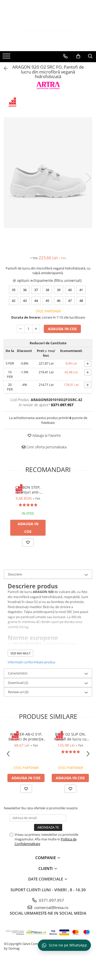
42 (13, 300)
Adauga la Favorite (46, 435)
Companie (46, 857)
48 (81, 300)
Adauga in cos (62, 328)
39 (58, 289)
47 (70, 300)
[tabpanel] (48, 172)
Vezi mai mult (20, 653)
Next (88, 178)
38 (47, 289)
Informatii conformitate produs (31, 662)
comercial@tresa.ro (50, 907)
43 (25, 300)
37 (36, 289)
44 (36, 300)
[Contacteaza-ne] (65, 56)
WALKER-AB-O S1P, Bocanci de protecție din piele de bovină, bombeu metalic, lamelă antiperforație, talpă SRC (26, 736)
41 (81, 289)
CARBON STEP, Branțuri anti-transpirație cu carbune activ (28, 490)
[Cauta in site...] (90, 56)
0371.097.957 (51, 900)
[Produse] (7, 57)
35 (13, 289)
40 (70, 289)
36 (25, 289)
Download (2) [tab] (18, 682)
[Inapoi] (4, 68)
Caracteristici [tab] (17, 673)
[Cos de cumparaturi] (78, 56)
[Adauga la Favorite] (28, 542)
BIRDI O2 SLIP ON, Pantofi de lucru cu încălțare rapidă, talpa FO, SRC (70, 736)
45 (47, 300)
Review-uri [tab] (18, 692)
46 (58, 300)
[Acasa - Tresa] (48, 38)
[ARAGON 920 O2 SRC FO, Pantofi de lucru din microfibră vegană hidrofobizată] (48, 172)
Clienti (46, 868)
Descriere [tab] (15, 574)
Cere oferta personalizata (46, 446)
